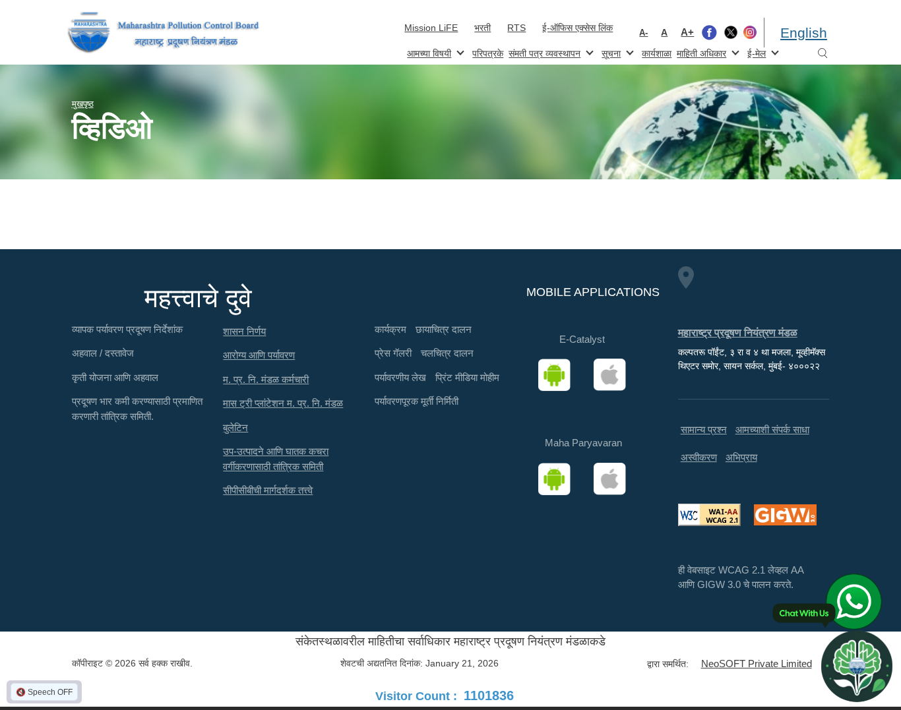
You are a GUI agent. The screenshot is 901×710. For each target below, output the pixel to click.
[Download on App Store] (614, 375)
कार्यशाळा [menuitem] (656, 53)
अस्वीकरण (699, 457)
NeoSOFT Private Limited (756, 663)
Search (822, 53)
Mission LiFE (431, 27)
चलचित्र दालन (447, 353)
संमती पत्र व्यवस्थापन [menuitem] (543, 52)
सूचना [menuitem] (610, 52)
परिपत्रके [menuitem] (487, 53)
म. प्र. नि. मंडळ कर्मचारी (266, 379)
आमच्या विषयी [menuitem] (427, 52)
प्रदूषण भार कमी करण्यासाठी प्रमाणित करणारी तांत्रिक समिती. (137, 409)
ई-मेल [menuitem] (755, 52)
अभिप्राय (741, 457)
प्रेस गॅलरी (393, 353)
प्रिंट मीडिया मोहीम (467, 377)
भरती (482, 27)
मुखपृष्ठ (83, 104)
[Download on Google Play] (559, 375)
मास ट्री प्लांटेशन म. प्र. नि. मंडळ (283, 403)
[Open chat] (856, 665)
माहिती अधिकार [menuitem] (700, 52)
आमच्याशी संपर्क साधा (772, 429)
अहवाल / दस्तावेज (103, 353)
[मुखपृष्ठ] (164, 32)
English (803, 32)
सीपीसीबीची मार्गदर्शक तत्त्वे (268, 490)
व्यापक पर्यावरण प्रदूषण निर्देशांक (127, 329)
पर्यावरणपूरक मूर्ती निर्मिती (416, 401)
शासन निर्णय (244, 331)
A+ (687, 32)
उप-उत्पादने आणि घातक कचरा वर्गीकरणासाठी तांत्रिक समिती (275, 459)
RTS (516, 27)
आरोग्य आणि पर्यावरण (259, 355)
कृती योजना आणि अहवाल (115, 377)
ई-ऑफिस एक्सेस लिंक (577, 27)
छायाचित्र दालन (444, 329)
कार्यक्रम (390, 329)
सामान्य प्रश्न (704, 429)
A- (643, 33)
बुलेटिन (235, 427)
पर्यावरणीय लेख (400, 377)
